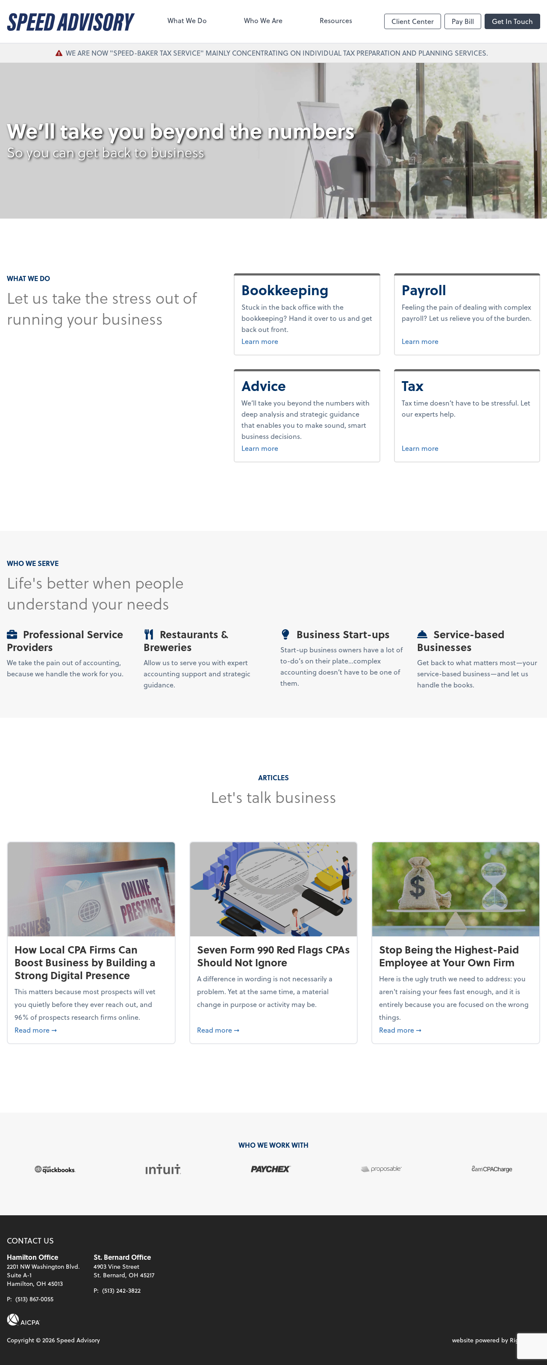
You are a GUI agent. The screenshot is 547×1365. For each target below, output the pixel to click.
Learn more (291, 341)
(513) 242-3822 (121, 1290)
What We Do (187, 20)
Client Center (412, 21)
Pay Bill (463, 21)
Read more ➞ (91, 1029)
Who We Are (263, 20)
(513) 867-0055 (34, 1298)
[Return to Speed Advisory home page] (71, 21)
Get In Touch (512, 21)
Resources (336, 20)
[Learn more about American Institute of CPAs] (23, 1320)
